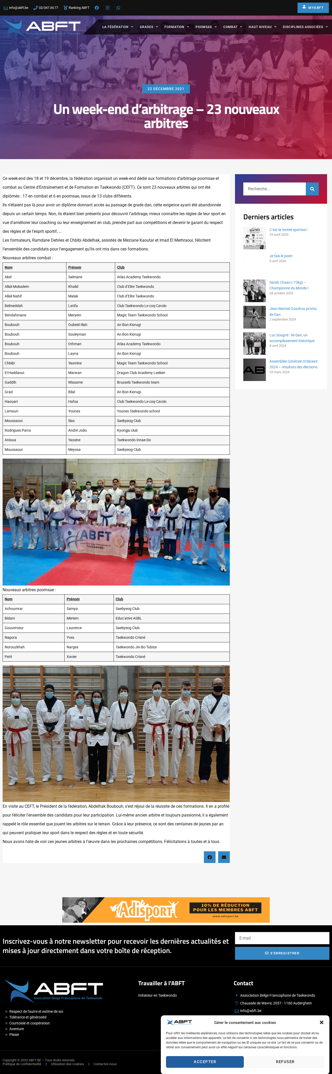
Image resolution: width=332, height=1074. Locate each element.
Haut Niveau (260, 27)
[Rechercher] (312, 188)
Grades (146, 27)
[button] (321, 1022)
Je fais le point (281, 256)
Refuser (285, 1061)
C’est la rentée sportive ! (288, 230)
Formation (174, 27)
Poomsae (204, 27)
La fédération (115, 27)
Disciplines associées (303, 27)
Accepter (205, 1061)
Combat (230, 27)
